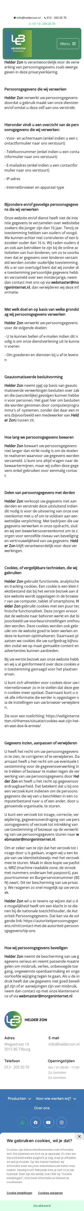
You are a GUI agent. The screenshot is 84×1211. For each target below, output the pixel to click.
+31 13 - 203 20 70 (43, 24)
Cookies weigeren (50, 1193)
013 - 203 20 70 (57, 18)
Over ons (42, 1107)
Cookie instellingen (19, 1193)
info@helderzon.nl (29, 18)
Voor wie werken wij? (53, 1098)
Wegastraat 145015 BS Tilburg (17, 1047)
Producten (17, 1098)
